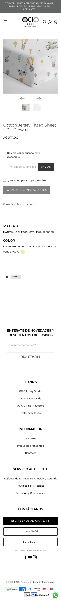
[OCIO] (30, 22)
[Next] (38, 98)
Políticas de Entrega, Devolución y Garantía (30, 478)
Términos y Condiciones (30, 493)
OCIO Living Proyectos (30, 405)
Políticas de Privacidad (30, 485)
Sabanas (15, 277)
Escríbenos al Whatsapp (30, 520)
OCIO (16, 582)
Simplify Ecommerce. (44, 582)
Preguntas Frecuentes (30, 445)
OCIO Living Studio (30, 391)
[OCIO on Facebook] (25, 558)
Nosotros (30, 438)
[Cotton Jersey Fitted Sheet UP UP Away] (30, 66)
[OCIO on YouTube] (30, 558)
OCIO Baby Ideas (31, 413)
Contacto (30, 453)
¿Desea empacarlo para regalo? (26, 180)
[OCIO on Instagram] (35, 558)
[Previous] (22, 98)
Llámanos (30, 531)
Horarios (30, 542)
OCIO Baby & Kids (30, 398)
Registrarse (30, 356)
